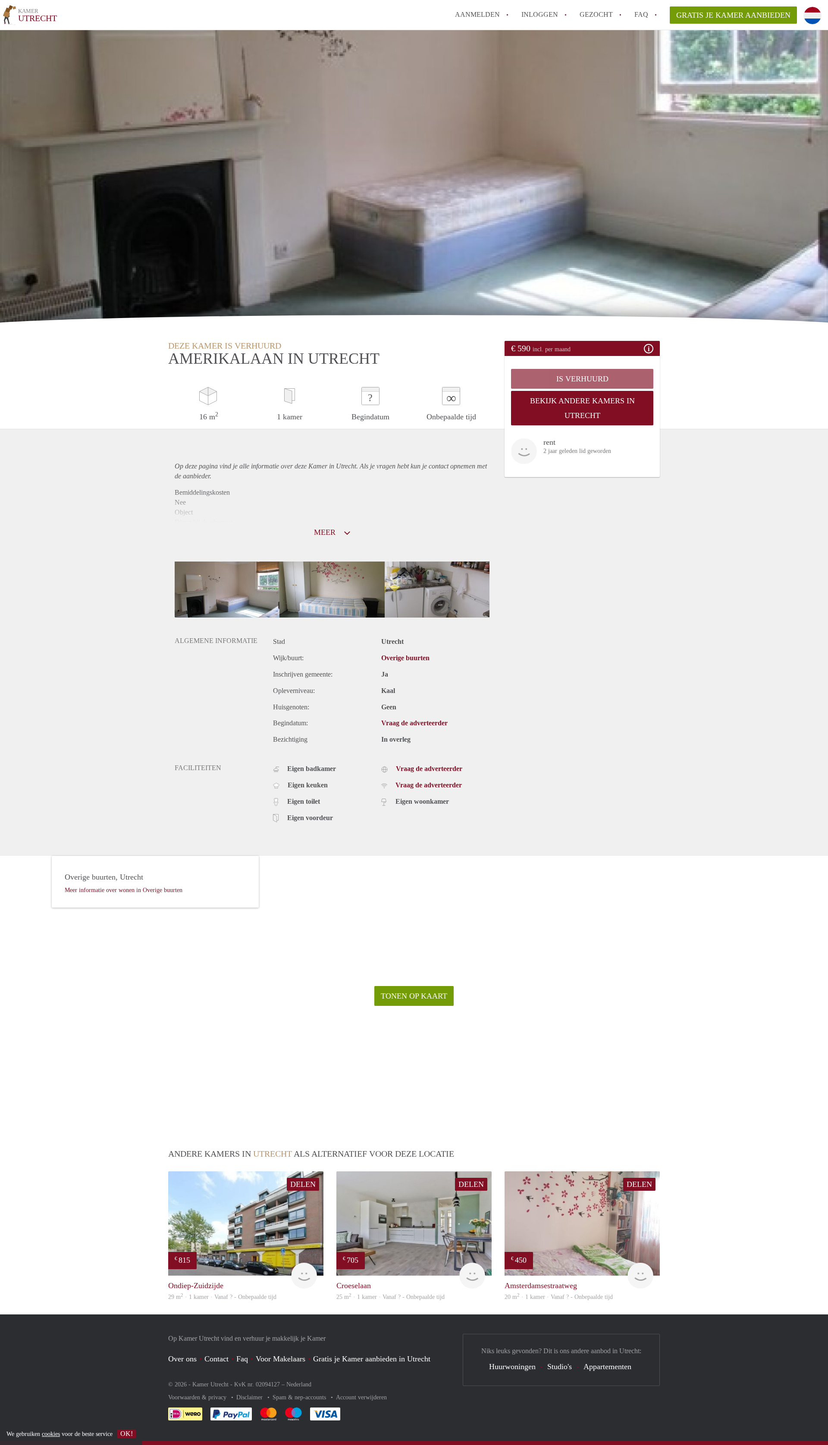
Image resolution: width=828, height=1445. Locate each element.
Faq (242, 1358)
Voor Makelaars (280, 1358)
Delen (303, 1184)
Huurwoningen (512, 1366)
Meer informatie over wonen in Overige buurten (123, 890)
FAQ (641, 14)
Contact (216, 1358)
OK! (126, 1433)
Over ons (182, 1358)
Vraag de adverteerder (414, 723)
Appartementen (607, 1366)
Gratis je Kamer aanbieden (733, 15)
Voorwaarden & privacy (198, 1397)
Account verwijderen (361, 1397)
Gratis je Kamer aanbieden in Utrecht (371, 1358)
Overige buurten (405, 658)
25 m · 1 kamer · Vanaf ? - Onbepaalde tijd (390, 1297)
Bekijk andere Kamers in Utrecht (582, 408)
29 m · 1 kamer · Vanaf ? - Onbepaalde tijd (222, 1297)
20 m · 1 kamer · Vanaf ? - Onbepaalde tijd (559, 1297)
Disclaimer (250, 1397)
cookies (51, 1434)
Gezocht (596, 14)
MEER (326, 532)
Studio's (559, 1366)
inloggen (539, 14)
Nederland (298, 1384)
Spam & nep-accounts (300, 1397)
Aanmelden (477, 14)
